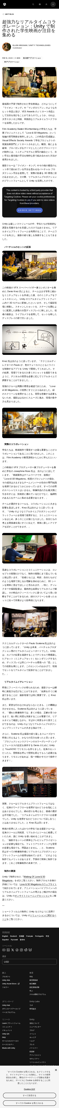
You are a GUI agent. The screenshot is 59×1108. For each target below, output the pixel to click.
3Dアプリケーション (11, 62)
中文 (47, 936)
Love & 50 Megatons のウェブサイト (38, 884)
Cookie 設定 (29, 1089)
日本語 (21, 936)
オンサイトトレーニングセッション (32, 895)
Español (5, 940)
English (5, 936)
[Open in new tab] (18, 984)
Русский (14, 940)
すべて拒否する (29, 1095)
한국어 (22, 940)
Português (39, 936)
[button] (29, 56)
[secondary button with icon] (53, 4)
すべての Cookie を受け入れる (29, 1103)
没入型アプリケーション (32, 58)
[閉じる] (56, 1070)
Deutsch (13, 936)
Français (29, 936)
